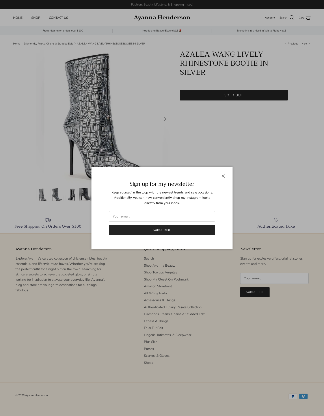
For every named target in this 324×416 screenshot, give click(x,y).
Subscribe (162, 230)
